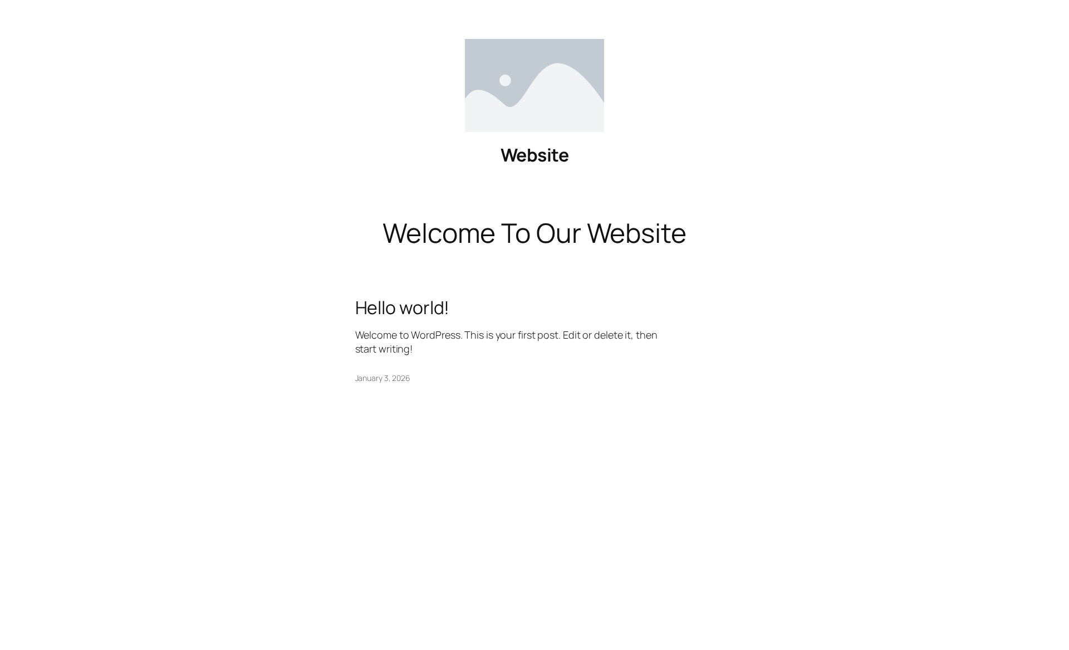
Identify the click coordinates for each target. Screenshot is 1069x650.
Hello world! (402, 307)
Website (535, 155)
